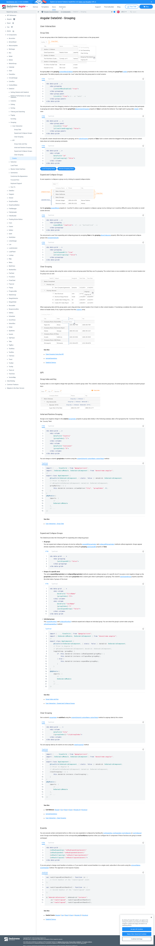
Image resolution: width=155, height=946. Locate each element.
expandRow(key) (51, 621)
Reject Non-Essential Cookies (136, 934)
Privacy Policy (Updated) (75, 942)
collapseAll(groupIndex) (106, 544)
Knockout (84, 810)
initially (136, 109)
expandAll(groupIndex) (89, 544)
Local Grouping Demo (48, 168)
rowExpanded (117, 833)
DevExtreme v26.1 (12, 2)
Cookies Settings (88, 942)
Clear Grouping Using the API (55, 354)
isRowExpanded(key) (50, 624)
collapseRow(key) (65, 621)
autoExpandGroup (125, 576)
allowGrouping (83, 139)
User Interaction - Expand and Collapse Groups (60, 703)
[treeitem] (20, 15)
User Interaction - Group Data (55, 524)
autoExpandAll (91, 547)
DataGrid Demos (51, 362)
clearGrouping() (79, 745)
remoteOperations (51, 358)
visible (125, 72)
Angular (22, 6)
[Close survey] (151, 1)
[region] (137, 930)
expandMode (55, 208)
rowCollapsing (126, 833)
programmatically (53, 238)
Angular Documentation (51, 12)
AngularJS (77, 810)
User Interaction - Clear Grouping (56, 818)
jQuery (71, 810)
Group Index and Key (52, 699)
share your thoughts (85, 2)
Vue (61, 810)
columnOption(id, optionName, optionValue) (90, 458)
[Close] (151, 917)
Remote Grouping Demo (66, 168)
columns (79, 309)
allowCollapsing (106, 235)
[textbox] (20, 12)
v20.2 (123, 12)
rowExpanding (107, 833)
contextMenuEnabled (65, 72)
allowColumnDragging (82, 109)
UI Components (66, 12)
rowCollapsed (137, 833)
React (66, 810)
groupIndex (72, 419)
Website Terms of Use (63, 942)
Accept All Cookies (137, 929)
